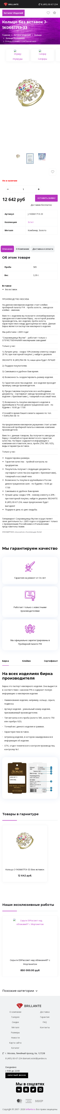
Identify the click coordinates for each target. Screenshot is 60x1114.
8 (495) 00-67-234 (49, 4)
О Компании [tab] (22, 249)
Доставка (45, 1011)
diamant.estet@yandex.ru (35, 1058)
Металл (15, 1027)
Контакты (45, 1027)
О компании (15, 1011)
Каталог (15, 1047)
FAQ (45, 1022)
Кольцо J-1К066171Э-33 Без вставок (24, 869)
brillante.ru (30, 1109)
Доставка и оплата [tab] (42, 249)
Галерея (15, 1017)
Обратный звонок (17, 1075)
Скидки (15, 1022)
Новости (15, 1037)
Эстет (31, 222)
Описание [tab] (7, 249)
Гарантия (44, 1017)
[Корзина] (55, 13)
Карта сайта (15, 1042)
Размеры (15, 1032)
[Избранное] (48, 13)
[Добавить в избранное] (52, 172)
